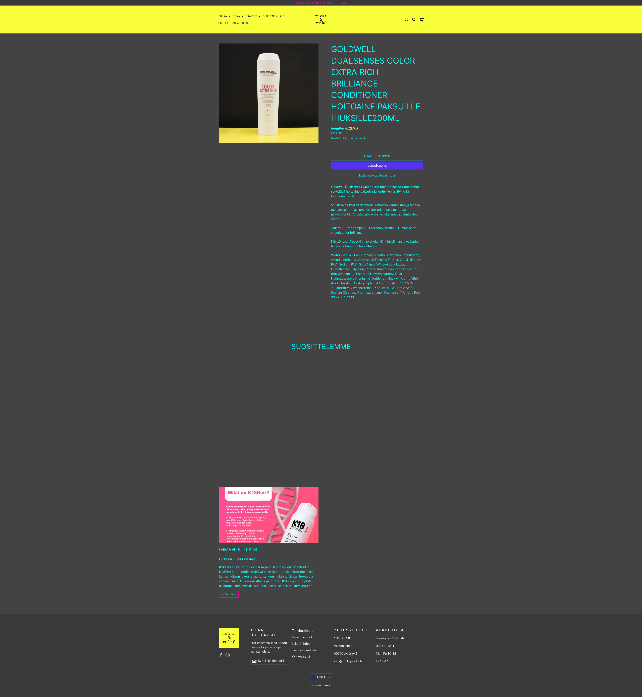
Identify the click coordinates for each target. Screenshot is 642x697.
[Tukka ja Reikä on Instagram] (228, 654)
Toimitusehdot (302, 630)
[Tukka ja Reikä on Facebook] (221, 654)
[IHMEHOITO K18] (268, 515)
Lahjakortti (239, 23)
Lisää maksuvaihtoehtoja (377, 175)
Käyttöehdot (301, 643)
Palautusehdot (302, 637)
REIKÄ (237, 16)
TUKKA (223, 16)
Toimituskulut (338, 138)
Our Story (270, 16)
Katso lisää (228, 594)
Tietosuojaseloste (304, 650)
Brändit (251, 16)
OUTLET (223, 23)
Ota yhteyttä (301, 657)
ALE (282, 16)
